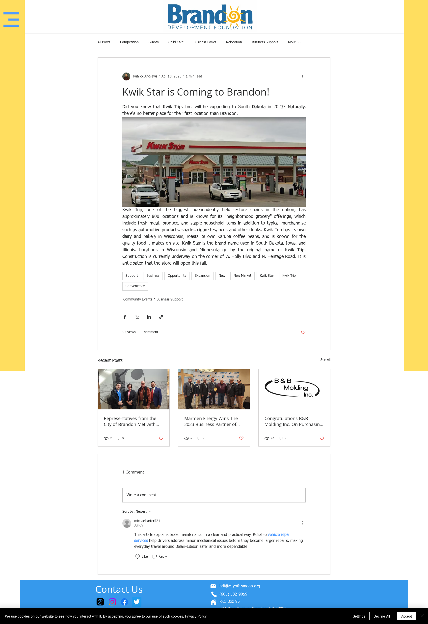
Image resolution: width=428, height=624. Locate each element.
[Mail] (213, 586)
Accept (406, 616)
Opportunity (177, 275)
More (292, 42)
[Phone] (214, 594)
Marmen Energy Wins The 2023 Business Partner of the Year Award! (211, 421)
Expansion (202, 275)
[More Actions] (303, 523)
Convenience (135, 286)
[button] (11, 19)
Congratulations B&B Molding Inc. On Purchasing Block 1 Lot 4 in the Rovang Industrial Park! (293, 421)
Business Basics (204, 42)
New (222, 275)
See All (325, 360)
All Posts (104, 42)
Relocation (234, 42)
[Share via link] (161, 317)
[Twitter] (136, 602)
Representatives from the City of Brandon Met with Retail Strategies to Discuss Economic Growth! (132, 421)
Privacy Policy (196, 616)
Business (152, 275)
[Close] (422, 616)
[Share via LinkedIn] (149, 317)
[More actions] (303, 76)
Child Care (176, 42)
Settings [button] (359, 616)
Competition (129, 42)
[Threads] (100, 602)
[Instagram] (112, 602)
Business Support (265, 42)
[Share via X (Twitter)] (136, 317)
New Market (242, 275)
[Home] (213, 602)
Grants (154, 42)
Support (132, 275)
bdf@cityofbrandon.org (239, 586)
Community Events (137, 299)
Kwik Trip (289, 275)
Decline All (382, 616)
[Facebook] (124, 602)
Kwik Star (267, 275)
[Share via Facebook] (124, 317)
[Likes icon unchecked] (137, 557)
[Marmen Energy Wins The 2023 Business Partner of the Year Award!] (214, 389)
